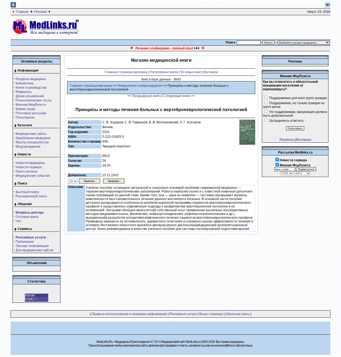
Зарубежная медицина (33, 138)
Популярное (25, 117)
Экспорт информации (32, 246)
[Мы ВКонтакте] (13, 6)
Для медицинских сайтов (34, 250)
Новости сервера (29, 167)
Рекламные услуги (183, 314)
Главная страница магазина (126, 72)
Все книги (211, 72)
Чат (18, 221)
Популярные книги (164, 72)
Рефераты (24, 92)
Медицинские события (33, 176)
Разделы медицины (31, 79)
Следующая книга (176, 96)
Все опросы (303, 140)
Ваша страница (211, 314)
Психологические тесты (34, 100)
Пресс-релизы (27, 171)
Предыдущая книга (146, 96)
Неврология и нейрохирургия (140, 86)
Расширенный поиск (31, 196)
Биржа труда (25, 109)
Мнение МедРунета (31, 105)
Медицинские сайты (31, 134)
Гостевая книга (27, 217)
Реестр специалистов (32, 142)
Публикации (25, 242)
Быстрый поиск (27, 192)
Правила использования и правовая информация (129, 314)
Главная (22, 12)
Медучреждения (28, 146)
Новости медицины (30, 163)
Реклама (40, 12)
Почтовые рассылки (31, 113)
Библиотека (25, 83)
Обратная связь (237, 314)
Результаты (286, 140)
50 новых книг (190, 72)
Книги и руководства (31, 87)
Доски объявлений (30, 96)
